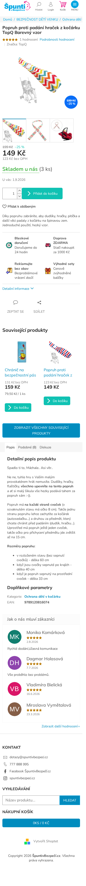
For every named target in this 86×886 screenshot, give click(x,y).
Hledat (69, 800)
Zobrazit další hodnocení (60, 726)
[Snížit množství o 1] (19, 196)
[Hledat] (38, 6)
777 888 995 (19, 764)
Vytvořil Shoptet (45, 841)
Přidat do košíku (45, 193)
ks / (41, 823)
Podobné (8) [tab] (27, 447)
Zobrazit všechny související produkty (41, 430)
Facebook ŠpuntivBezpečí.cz (30, 771)
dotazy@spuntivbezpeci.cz (29, 757)
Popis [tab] (10, 447)
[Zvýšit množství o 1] (19, 190)
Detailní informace (15, 288)
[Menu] (74, 6)
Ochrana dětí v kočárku (42, 596)
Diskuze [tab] (45, 447)
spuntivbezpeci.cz (22, 778)
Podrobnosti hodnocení (57, 39)
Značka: (17, 44)
